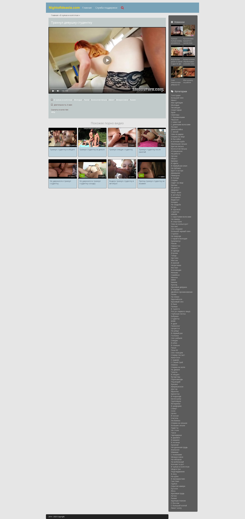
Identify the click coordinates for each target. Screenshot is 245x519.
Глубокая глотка (178, 314)
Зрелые (174, 185)
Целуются (175, 328)
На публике (176, 168)
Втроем (174, 253)
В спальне (175, 345)
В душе (174, 323)
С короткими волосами (181, 216)
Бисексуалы (176, 399)
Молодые (78, 100)
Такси (173, 432)
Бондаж (174, 202)
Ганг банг (175, 481)
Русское (174, 488)
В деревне (175, 437)
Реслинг (174, 127)
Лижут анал (176, 192)
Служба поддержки (106, 7)
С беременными (178, 117)
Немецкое (175, 175)
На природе (176, 236)
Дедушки (175, 190)
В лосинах (175, 442)
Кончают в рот (177, 464)
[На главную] (64, 7)
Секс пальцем (177, 352)
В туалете (175, 309)
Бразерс (174, 161)
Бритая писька (177, 146)
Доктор (174, 389)
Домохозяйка (177, 129)
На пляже (175, 297)
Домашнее (175, 173)
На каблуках (176, 459)
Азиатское (175, 357)
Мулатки (175, 391)
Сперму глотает (178, 355)
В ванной (175, 263)
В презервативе (178, 479)
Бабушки (175, 316)
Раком (86, 100)
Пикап (173, 348)
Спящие (174, 340)
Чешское (175, 119)
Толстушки (175, 95)
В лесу (174, 474)
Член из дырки (177, 134)
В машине (175, 440)
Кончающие (176, 270)
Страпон (174, 233)
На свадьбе (176, 204)
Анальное (175, 449)
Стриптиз (175, 212)
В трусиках (175, 209)
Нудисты (174, 428)
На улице (175, 331)
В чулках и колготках (63, 100)
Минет (111, 100)
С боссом (175, 503)
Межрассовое (122, 100)
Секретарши (176, 110)
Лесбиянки (175, 420)
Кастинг (174, 226)
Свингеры (175, 115)
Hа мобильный (177, 462)
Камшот (174, 248)
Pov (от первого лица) (180, 311)
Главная (87, 7)
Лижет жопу (176, 508)
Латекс (174, 496)
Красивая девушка (179, 287)
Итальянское (176, 151)
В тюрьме (175, 289)
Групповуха (176, 401)
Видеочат (175, 200)
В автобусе (176, 195)
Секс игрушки (176, 229)
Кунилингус (176, 241)
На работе (175, 153)
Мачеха (174, 277)
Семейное (175, 275)
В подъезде (176, 396)
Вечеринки (175, 403)
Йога (173, 491)
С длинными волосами (180, 124)
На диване (175, 369)
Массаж (174, 260)
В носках (175, 416)
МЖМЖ (174, 214)
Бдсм (173, 112)
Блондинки (175, 197)
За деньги (175, 187)
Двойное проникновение (182, 292)
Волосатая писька (99, 100)
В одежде (175, 250)
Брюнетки (175, 394)
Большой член (177, 98)
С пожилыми (176, 454)
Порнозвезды (177, 379)
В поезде (175, 178)
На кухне (175, 476)
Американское (177, 386)
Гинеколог (175, 326)
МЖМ (173, 280)
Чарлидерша (176, 435)
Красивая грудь (177, 493)
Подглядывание (178, 471)
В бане (174, 304)
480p (53, 112)
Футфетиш (175, 377)
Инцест (174, 158)
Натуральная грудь (179, 447)
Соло (173, 411)
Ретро (173, 207)
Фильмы (174, 272)
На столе (175, 430)
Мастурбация (177, 102)
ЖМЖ (173, 321)
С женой (174, 132)
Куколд (174, 284)
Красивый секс (177, 301)
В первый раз (177, 333)
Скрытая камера (178, 486)
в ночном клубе (178, 141)
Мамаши (174, 452)
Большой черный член (180, 231)
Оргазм (174, 156)
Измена (174, 365)
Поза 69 (174, 350)
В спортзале (176, 221)
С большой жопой (179, 505)
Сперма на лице (178, 136)
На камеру (175, 219)
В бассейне (176, 139)
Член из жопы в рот (179, 224)
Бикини (174, 282)
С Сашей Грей (177, 362)
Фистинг (174, 267)
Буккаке (174, 384)
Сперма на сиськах (179, 423)
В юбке (174, 343)
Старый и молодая (179, 238)
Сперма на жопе (178, 367)
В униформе (176, 406)
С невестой (176, 122)
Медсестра (176, 469)
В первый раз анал (179, 166)
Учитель (174, 418)
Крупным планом (178, 500)
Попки (173, 294)
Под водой (175, 382)
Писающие (175, 107)
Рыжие (133, 100)
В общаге (175, 374)
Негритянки (176, 265)
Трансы (174, 372)
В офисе (174, 163)
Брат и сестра (177, 170)
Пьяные (174, 306)
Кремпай (175, 445)
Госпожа (175, 335)
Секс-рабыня (176, 338)
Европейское (176, 299)
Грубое (174, 483)
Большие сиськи (178, 425)
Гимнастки (175, 246)
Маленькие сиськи (179, 144)
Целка (173, 413)
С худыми (175, 360)
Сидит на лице (177, 183)
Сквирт (174, 408)
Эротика (174, 258)
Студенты (175, 318)
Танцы (173, 255)
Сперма (174, 180)
